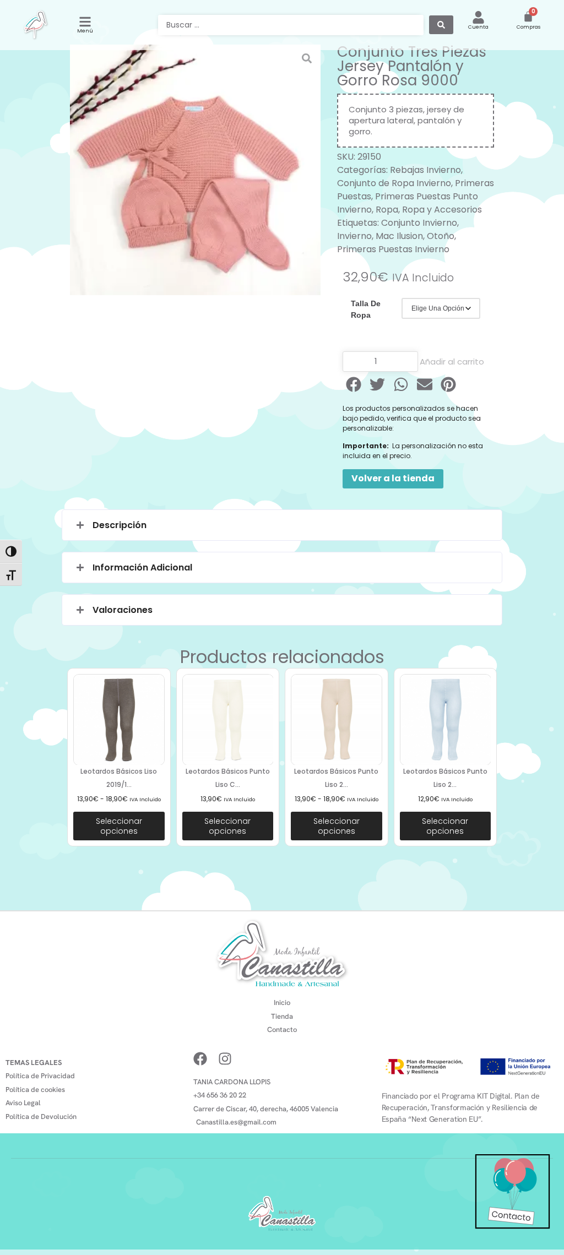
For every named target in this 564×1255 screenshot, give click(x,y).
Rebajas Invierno (425, 170)
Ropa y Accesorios (442, 209)
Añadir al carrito (452, 361)
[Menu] (85, 21)
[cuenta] (478, 17)
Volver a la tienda (393, 478)
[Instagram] (225, 1059)
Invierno (354, 236)
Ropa (387, 209)
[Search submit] (441, 24)
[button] (354, 384)
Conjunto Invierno (419, 222)
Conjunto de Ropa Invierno (394, 183)
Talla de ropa (366, 309)
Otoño (440, 236)
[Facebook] (200, 1059)
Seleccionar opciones (119, 826)
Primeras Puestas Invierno (393, 249)
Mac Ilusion (399, 236)
